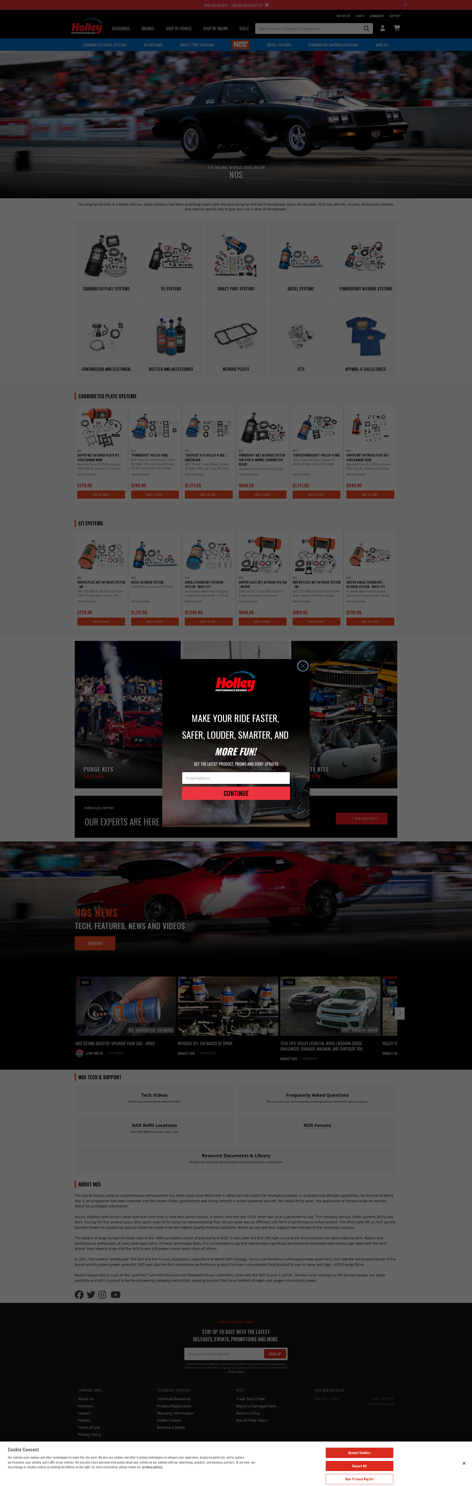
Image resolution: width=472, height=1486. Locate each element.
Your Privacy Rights (359, 1478)
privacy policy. (152, 1466)
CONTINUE (236, 793)
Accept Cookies (359, 1452)
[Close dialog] (303, 666)
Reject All (359, 1465)
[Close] (464, 1463)
